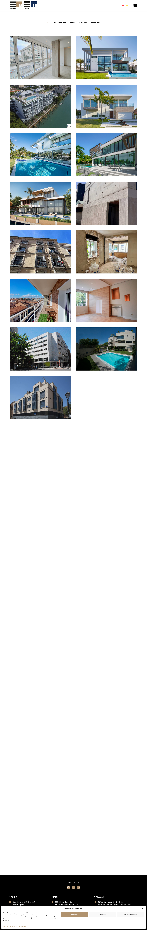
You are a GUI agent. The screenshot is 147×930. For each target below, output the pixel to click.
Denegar (102, 914)
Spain (72, 22)
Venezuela (96, 22)
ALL (48, 22)
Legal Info (24, 926)
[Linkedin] (73, 887)
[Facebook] (68, 887)
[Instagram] (78, 887)
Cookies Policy (7, 926)
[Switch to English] (123, 5)
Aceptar (74, 914)
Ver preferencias (130, 914)
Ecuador (82, 22)
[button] (143, 909)
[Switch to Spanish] (127, 5)
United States (60, 22)
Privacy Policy (16, 926)
